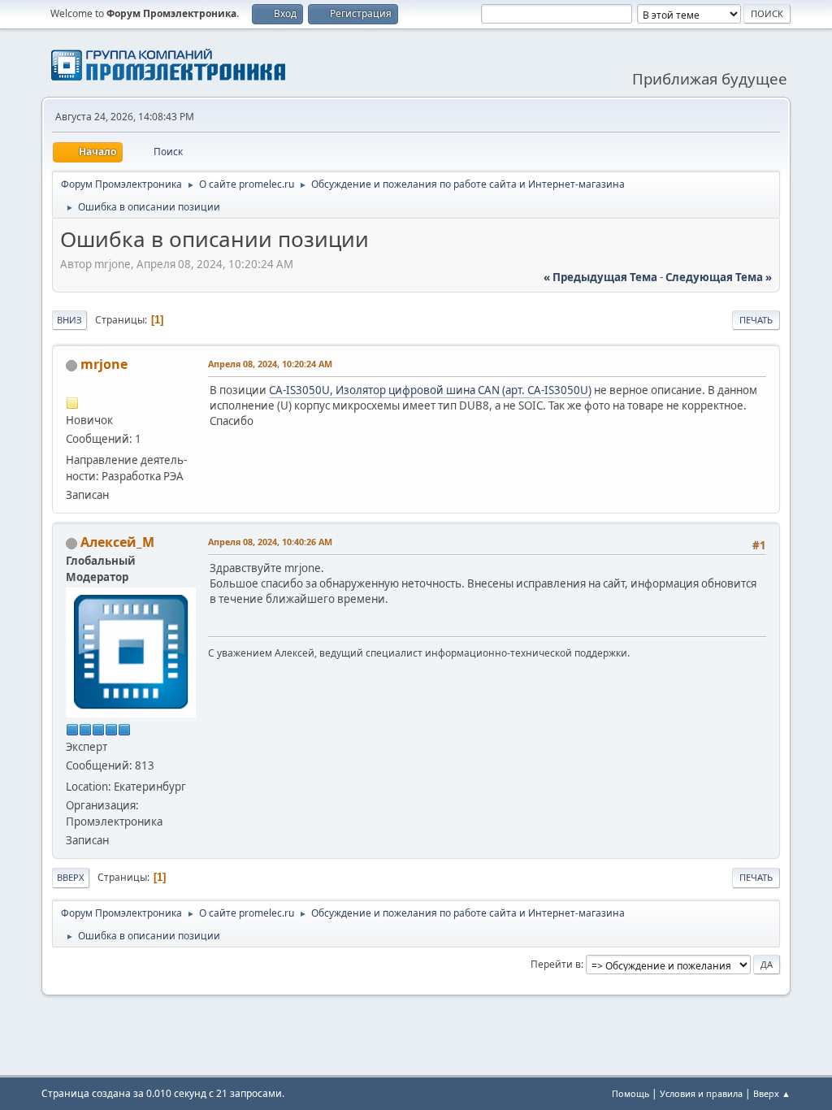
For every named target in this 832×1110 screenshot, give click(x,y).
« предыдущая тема (600, 277)
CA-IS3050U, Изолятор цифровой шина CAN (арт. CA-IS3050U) (430, 390)
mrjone (104, 364)
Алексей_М (117, 542)
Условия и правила (701, 1093)
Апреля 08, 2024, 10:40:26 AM (270, 541)
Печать (756, 320)
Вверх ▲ (772, 1093)
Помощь (630, 1093)
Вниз (69, 320)
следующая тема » (718, 277)
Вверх (70, 877)
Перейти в (556, 964)
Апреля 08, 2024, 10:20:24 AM (270, 364)
